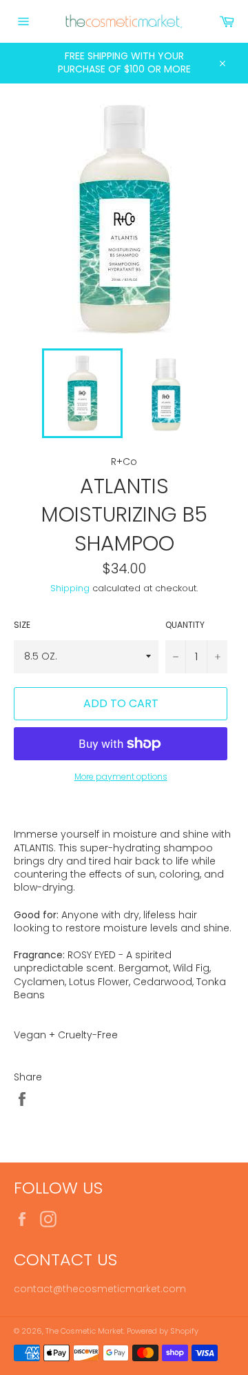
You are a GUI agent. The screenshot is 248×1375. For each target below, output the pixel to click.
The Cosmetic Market (84, 1330)
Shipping (70, 588)
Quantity (185, 625)
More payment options (120, 776)
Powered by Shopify (162, 1330)
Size (22, 625)
